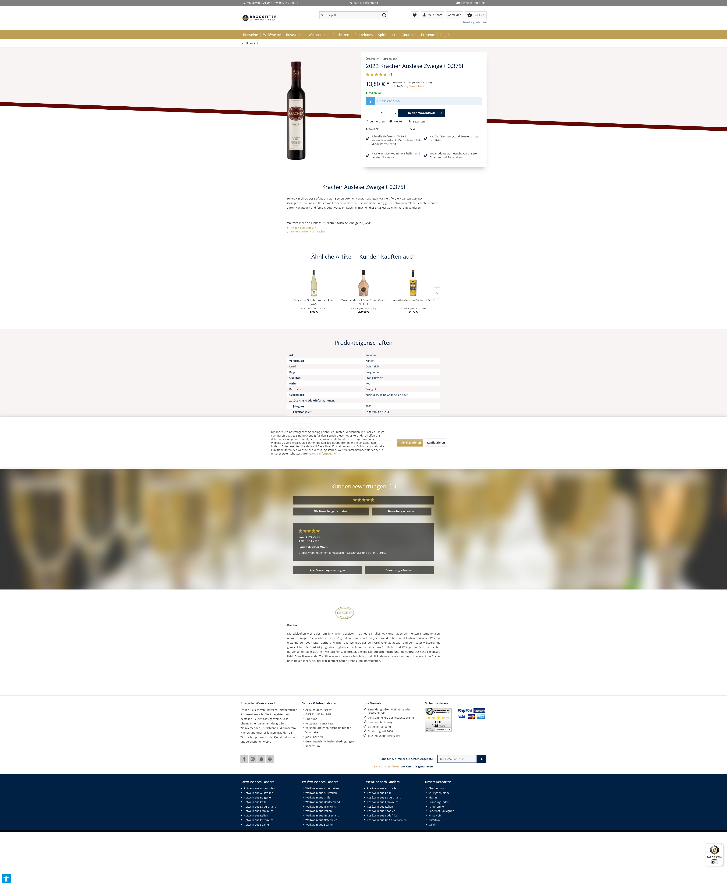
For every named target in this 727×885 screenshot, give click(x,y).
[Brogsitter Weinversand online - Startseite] (259, 18)
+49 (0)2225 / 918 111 (286, 3)
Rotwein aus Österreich (258, 820)
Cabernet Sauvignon (441, 811)
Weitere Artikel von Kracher (307, 231)
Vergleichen (377, 121)
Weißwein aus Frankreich (321, 806)
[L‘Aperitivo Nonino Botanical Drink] (413, 283)
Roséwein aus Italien (379, 806)
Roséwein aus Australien (382, 788)
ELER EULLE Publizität (318, 714)
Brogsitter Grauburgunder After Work (314, 302)
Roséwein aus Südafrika (381, 815)
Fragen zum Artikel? (303, 228)
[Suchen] (384, 15)
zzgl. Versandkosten (414, 86)
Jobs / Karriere (314, 737)
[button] (6, 878)
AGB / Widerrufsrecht (318, 710)
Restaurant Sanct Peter (320, 723)
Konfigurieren (436, 442)
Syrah (432, 824)
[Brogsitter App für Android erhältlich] (270, 759)
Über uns (311, 719)
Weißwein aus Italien (318, 811)
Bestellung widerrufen (475, 22)
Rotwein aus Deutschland (259, 806)
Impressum (312, 746)
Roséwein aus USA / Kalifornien (386, 820)
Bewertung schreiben (402, 511)
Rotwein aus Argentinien (259, 788)
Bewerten (418, 121)
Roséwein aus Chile (379, 793)
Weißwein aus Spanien (319, 824)
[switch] (714, 861)
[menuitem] (353, 15)
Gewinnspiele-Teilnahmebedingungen (329, 741)
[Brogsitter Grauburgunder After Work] (314, 283)
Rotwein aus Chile (255, 802)
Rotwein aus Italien (255, 815)
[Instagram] (253, 759)
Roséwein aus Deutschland (383, 797)
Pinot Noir (434, 815)
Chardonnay (436, 788)
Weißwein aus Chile (317, 797)
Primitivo (434, 820)
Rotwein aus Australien (258, 793)
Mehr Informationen (324, 453)
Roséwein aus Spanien (380, 811)
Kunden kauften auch (387, 256)
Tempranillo (436, 806)
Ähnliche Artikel (332, 256)
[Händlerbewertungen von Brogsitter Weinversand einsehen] (439, 720)
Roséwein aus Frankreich (382, 802)
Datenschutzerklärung (385, 766)
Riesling (433, 797)
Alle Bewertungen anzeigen (331, 511)
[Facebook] (244, 759)
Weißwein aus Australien (321, 793)
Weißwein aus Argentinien (322, 788)
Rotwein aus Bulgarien (257, 797)
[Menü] (721, 845)
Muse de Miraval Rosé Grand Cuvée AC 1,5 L (363, 302)
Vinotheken (312, 732)
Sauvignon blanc (438, 793)
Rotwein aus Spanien (257, 824)
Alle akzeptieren (410, 442)
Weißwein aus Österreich (321, 820)
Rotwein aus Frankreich (258, 811)
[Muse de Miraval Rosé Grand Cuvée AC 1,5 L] (363, 283)
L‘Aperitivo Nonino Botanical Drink (413, 300)
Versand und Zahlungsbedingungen (328, 728)
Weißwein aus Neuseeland (322, 815)
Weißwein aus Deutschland (322, 802)
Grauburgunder (438, 802)
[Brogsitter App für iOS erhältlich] (261, 759)
